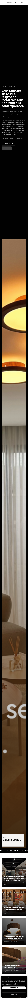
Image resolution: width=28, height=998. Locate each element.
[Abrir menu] (3, 2)
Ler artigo (7, 143)
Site (22, 2)
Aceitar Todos (14, 987)
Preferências (14, 994)
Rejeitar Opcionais (14, 991)
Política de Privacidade (13, 984)
